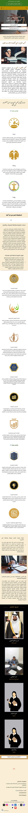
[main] (14, 19)
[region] (14, 3)
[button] (1, 8)
